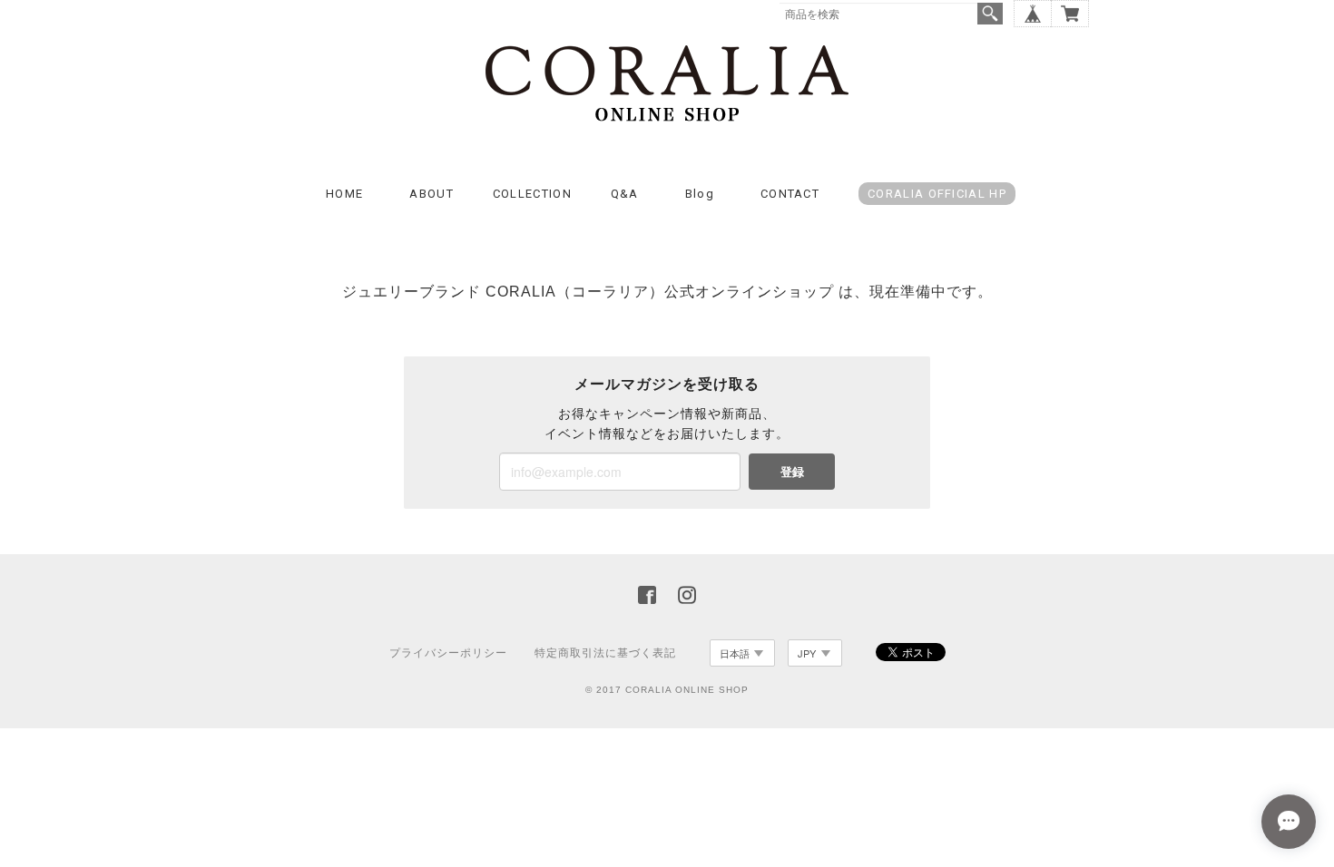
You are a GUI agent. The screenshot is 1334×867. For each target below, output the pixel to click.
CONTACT (789, 193)
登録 (792, 471)
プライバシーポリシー (448, 653)
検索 (990, 13)
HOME (344, 193)
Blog (699, 193)
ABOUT (431, 193)
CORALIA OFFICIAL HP (937, 193)
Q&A (625, 193)
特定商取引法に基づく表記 (605, 653)
